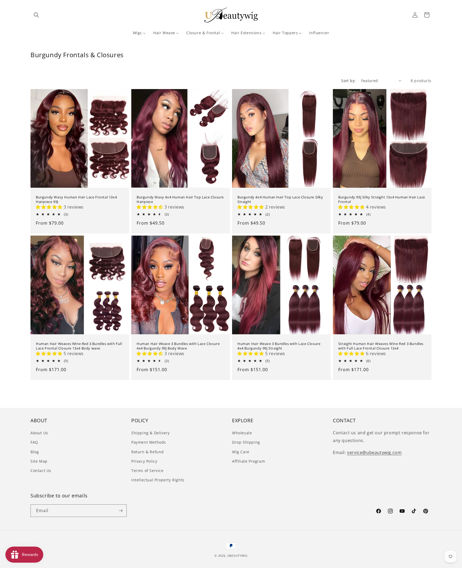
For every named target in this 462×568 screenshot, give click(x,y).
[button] (36, 15)
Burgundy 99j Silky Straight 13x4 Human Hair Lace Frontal (381, 199)
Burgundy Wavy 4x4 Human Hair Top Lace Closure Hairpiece (180, 199)
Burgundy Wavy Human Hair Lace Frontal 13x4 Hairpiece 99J (76, 199)
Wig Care (240, 451)
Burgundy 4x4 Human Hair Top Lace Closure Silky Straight (280, 199)
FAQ (34, 442)
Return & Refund (147, 451)
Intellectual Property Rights (157, 479)
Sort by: (348, 80)
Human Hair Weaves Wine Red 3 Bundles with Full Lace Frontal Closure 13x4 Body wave (79, 346)
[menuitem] (139, 33)
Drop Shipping (246, 442)
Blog (34, 451)
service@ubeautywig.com (374, 452)
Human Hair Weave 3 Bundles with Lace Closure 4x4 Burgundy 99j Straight (278, 346)
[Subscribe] (120, 510)
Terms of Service (147, 470)
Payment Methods (148, 442)
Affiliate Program (248, 461)
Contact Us (40, 470)
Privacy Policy (144, 461)
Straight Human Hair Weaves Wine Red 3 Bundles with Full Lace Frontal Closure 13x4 (381, 346)
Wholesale (242, 432)
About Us (39, 432)
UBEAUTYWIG (237, 556)
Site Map (39, 461)
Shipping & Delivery (150, 432)
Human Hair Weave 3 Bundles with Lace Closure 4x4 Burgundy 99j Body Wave (178, 346)
